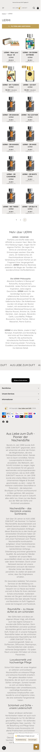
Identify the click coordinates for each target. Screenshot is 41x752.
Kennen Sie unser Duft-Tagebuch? (20, 2)
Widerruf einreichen (20, 381)
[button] (3, 8)
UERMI (10, 57)
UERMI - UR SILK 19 (28, 202)
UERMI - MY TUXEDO (10, 83)
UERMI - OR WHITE (28, 171)
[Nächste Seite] (24, 216)
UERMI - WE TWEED (10, 202)
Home (4, 13)
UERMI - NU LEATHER (28, 113)
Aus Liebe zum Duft (24, 409)
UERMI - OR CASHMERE (10, 172)
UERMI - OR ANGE (28, 142)
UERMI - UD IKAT (28, 83)
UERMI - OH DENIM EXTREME (28, 53)
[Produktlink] (10, 47)
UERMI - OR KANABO (10, 142)
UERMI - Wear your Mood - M (10, 53)
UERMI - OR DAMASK (10, 113)
